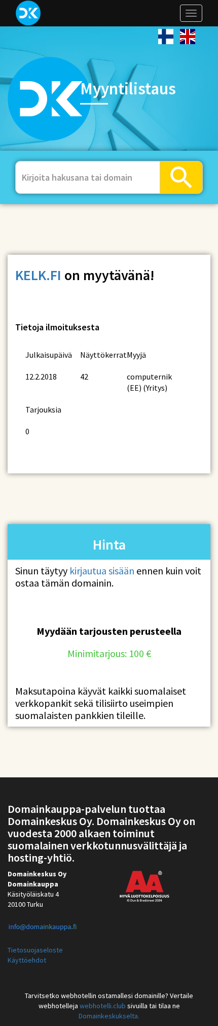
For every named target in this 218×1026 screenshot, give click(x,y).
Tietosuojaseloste (35, 949)
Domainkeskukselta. (109, 1015)
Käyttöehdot (27, 960)
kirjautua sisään (101, 570)
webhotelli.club (103, 1005)
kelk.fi (38, 275)
